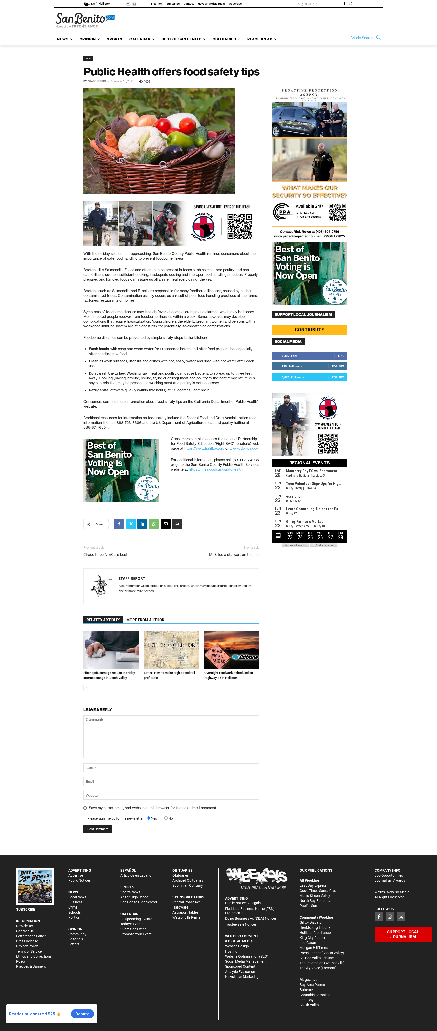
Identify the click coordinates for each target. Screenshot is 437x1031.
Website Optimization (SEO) (246, 956)
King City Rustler (312, 938)
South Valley (309, 1005)
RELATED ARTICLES (103, 620)
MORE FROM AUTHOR (145, 620)
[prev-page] (86, 688)
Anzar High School (134, 897)
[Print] (177, 524)
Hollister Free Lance (315, 933)
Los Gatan (308, 943)
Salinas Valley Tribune (317, 958)
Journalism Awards (390, 880)
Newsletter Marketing (242, 977)
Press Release (27, 941)
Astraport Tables (185, 912)
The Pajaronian (311, 963)
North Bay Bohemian (316, 901)
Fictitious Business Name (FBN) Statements (250, 910)
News (88, 58)
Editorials (75, 939)
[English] (129, 3)
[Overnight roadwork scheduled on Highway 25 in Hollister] (231, 650)
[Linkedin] (142, 524)
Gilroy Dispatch (311, 922)
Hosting (231, 951)
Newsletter (24, 926)
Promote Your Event (136, 934)
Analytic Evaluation (240, 972)
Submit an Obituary (187, 885)
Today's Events (131, 924)
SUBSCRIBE (25, 909)
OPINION (75, 929)
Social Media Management (246, 961)
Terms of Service (29, 951)
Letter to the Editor (31, 936)
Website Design (237, 946)
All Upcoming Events (136, 919)
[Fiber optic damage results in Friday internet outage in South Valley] (111, 650)
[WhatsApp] (154, 524)
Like (341, 356)
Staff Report (97, 81)
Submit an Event (133, 929)
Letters (73, 944)
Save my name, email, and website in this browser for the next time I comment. (153, 808)
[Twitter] (131, 524)
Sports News (130, 892)
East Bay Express (313, 885)
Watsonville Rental (186, 917)
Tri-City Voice (310, 968)
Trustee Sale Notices (241, 924)
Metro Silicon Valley (315, 896)
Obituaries (180, 875)
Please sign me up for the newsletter (115, 818)
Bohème (306, 990)
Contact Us (25, 931)
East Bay (307, 1000)
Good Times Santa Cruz (318, 891)
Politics (74, 917)
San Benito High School (138, 902)
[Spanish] (135, 3)
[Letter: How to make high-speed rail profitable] (171, 650)
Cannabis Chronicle (315, 995)
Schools (74, 912)
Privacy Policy (27, 946)
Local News (77, 897)
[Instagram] (350, 4)
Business (75, 902)
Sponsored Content (240, 966)
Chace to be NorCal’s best (105, 554)
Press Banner (310, 953)
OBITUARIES (182, 870)
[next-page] (95, 688)
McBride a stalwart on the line (234, 554)
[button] (366, 38)
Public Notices (79, 880)
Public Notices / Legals (243, 903)
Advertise (75, 875)
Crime (72, 907)
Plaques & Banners (31, 966)
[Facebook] (344, 4)
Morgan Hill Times (314, 948)
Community (77, 934)
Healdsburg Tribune (315, 927)
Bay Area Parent (312, 985)
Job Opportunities (389, 875)
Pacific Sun (308, 906)
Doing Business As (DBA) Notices (251, 918)
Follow (338, 366)
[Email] (166, 524)
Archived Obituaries (187, 880)
